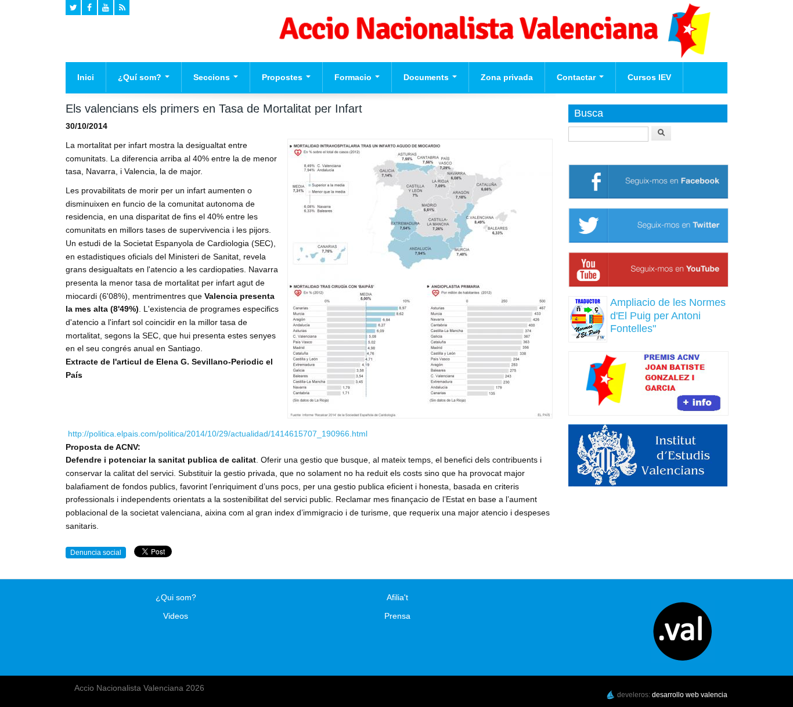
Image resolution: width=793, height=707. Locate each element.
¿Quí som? (141, 77)
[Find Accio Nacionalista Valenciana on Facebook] (89, 7)
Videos (175, 616)
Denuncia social (95, 553)
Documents (427, 77)
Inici (85, 77)
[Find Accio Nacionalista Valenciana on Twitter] (73, 7)
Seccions (212, 77)
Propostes (283, 77)
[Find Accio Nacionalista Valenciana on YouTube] (105, 7)
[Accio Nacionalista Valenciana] (493, 55)
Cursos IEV (649, 77)
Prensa (397, 616)
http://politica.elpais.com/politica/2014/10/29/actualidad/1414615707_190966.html (217, 433)
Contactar (577, 77)
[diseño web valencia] (610, 695)
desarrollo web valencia (689, 695)
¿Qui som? (176, 597)
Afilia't (397, 597)
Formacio (354, 77)
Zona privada (507, 77)
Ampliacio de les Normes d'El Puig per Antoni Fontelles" (668, 315)
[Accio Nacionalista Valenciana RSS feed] (121, 7)
